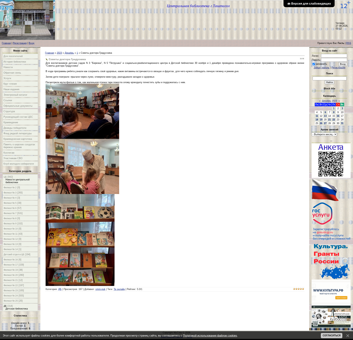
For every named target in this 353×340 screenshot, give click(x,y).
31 (342, 123)
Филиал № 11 (11, 234)
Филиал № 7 (10, 213)
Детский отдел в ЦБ (14, 254)
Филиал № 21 (11, 280)
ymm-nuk (100, 289)
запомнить (321, 64)
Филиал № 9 (10, 223)
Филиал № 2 (10, 187)
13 (325, 116)
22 (333, 119)
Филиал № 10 (11, 228)
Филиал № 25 (11, 301)
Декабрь (69, 52)
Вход (31, 43)
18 (316, 119)
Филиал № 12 (11, 239)
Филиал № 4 (10, 198)
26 (321, 123)
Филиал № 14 (11, 249)
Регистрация (20, 43)
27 (325, 123)
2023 (59, 52)
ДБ (5, 306)
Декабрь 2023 (329, 100)
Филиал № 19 (11, 270)
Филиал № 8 (10, 218)
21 (329, 119)
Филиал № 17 (11, 265)
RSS (348, 43)
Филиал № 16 (11, 259)
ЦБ (5, 177)
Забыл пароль (321, 67)
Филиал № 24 (11, 295)
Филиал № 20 (11, 275)
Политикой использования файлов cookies (210, 335)
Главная (6, 43)
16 (338, 116)
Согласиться (331, 335)
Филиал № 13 (11, 244)
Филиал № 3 (10, 192)
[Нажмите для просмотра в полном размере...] (82, 138)
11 (317, 116)
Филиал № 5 (10, 203)
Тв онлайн (119, 289)
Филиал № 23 (11, 290)
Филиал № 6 (10, 208)
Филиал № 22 (11, 285)
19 (321, 119)
